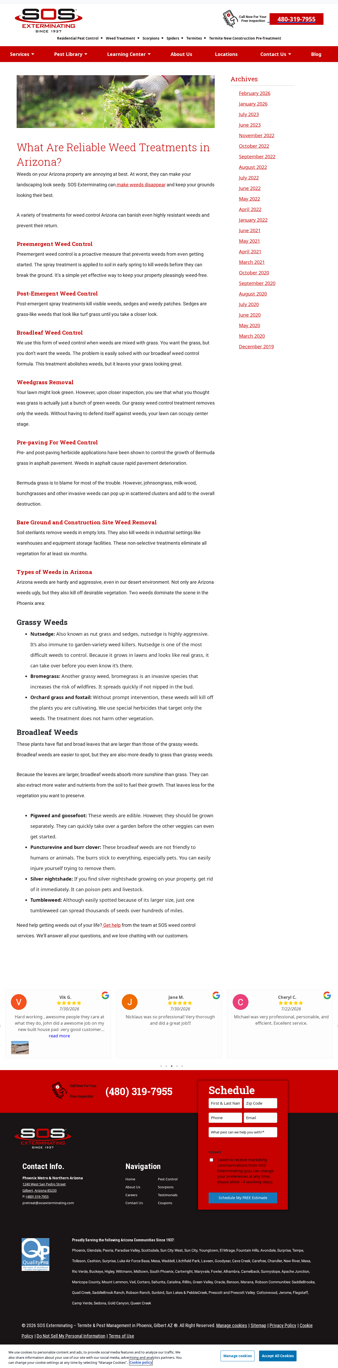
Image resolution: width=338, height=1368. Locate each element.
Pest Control (167, 1179)
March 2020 (252, 336)
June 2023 (250, 125)
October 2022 (254, 146)
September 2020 (257, 283)
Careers (131, 1195)
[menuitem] (81, 37)
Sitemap (258, 1325)
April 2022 (250, 209)
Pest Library (68, 54)
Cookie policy (141, 1362)
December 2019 (256, 346)
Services (19, 54)
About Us (181, 54)
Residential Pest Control (77, 38)
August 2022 (253, 167)
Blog (316, 54)
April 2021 (250, 251)
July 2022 (249, 177)
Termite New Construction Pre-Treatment (245, 38)
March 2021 (252, 262)
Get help (111, 925)
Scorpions (151, 38)
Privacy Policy (283, 1325)
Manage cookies (231, 1325)
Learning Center (126, 54)
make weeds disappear (141, 184)
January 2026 (253, 104)
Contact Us (273, 54)
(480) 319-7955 (37, 1196)
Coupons (165, 1202)
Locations (226, 54)
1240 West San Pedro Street (44, 1184)
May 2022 (249, 199)
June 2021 (250, 230)
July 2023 (249, 114)
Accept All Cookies (278, 1355)
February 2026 (254, 93)
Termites (194, 38)
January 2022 (253, 220)
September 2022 (257, 156)
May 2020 (249, 325)
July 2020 (249, 304)
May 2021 (249, 241)
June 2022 (250, 188)
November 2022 (256, 135)
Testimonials (167, 1195)
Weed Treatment (120, 38)
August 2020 (253, 294)
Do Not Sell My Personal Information (71, 1336)
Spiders (173, 38)
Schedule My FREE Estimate (243, 1197)
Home (130, 1179)
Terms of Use (121, 1336)
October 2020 (254, 272)
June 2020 (250, 315)
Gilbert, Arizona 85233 (39, 1190)
